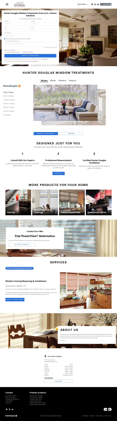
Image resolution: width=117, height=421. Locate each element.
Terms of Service (33, 61)
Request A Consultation (45, 133)
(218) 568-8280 (48, 378)
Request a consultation (14, 299)
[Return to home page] (33, 4)
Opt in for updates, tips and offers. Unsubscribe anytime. (18, 38)
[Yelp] (95, 4)
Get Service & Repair (28, 52)
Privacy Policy (25, 61)
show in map (58, 381)
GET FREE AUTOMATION (21, 244)
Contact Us (58, 173)
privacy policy (45, 59)
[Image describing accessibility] (108, 409)
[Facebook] (92, 4)
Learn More (71, 133)
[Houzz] (98, 4)
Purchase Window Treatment (13, 52)
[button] (7, 4)
